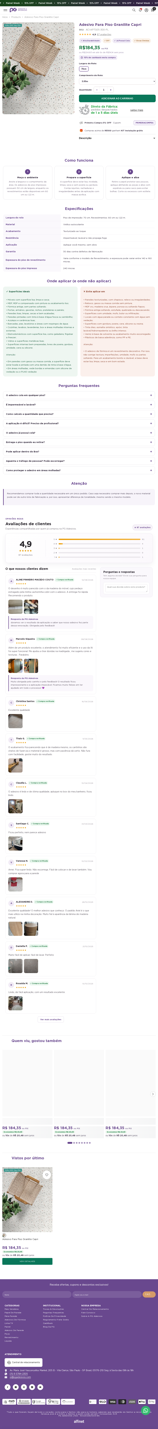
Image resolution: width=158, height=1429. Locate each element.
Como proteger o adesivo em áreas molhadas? (33, 470)
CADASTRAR (150, 1294)
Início (5, 17)
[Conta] (146, 10)
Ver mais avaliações (50, 1019)
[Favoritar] (47, 1175)
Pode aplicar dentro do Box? (22, 451)
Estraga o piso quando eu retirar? (25, 442)
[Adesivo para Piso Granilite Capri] (27, 1199)
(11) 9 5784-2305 (19, 1374)
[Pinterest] (24, 1387)
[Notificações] (140, 10)
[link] (27, 1121)
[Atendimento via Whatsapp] (145, 1410)
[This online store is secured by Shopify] (9, 1402)
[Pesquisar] (134, 10)
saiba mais (136, 110)
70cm (83, 69)
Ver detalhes (27, 1261)
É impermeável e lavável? (21, 404)
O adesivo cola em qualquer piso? (25, 395)
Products (16, 17)
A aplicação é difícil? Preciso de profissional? (32, 423)
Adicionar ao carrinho (117, 98)
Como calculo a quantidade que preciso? (30, 414)
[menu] (5, 10)
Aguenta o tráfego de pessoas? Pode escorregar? (35, 461)
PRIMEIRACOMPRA (144, 123)
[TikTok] (32, 1387)
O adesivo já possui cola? (20, 432)
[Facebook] (7, 1387)
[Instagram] (16, 1387)
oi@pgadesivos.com (20, 1377)
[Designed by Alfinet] (79, 1421)
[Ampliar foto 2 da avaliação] (31, 607)
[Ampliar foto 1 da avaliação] (15, 607)
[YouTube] (40, 1387)
